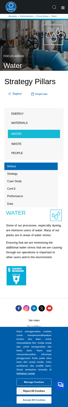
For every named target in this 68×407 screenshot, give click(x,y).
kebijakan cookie (26, 373)
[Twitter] (42, 308)
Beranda (13, 16)
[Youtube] (49, 308)
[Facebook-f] (19, 308)
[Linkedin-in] (34, 308)
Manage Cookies (34, 382)
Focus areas (42, 16)
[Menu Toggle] (63, 8)
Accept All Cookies (34, 399)
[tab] (31, 166)
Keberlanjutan (26, 16)
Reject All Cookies (34, 390)
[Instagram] (26, 308)
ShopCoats (41, 93)
